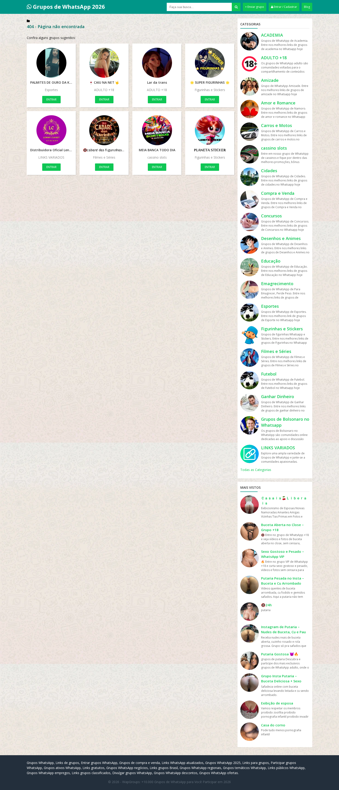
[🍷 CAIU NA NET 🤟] (104, 63)
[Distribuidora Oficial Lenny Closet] (51, 130)
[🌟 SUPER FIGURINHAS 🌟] (209, 63)
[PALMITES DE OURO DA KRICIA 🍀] (51, 63)
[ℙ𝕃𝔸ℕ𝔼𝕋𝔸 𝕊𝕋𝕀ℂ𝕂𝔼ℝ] (209, 130)
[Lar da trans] (157, 63)
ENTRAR (51, 99)
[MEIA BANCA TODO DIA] (157, 130)
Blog (307, 7)
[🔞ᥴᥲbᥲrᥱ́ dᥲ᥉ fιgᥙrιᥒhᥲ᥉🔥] (104, 130)
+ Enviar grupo (254, 7)
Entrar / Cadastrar (285, 7)
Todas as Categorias (255, 469)
